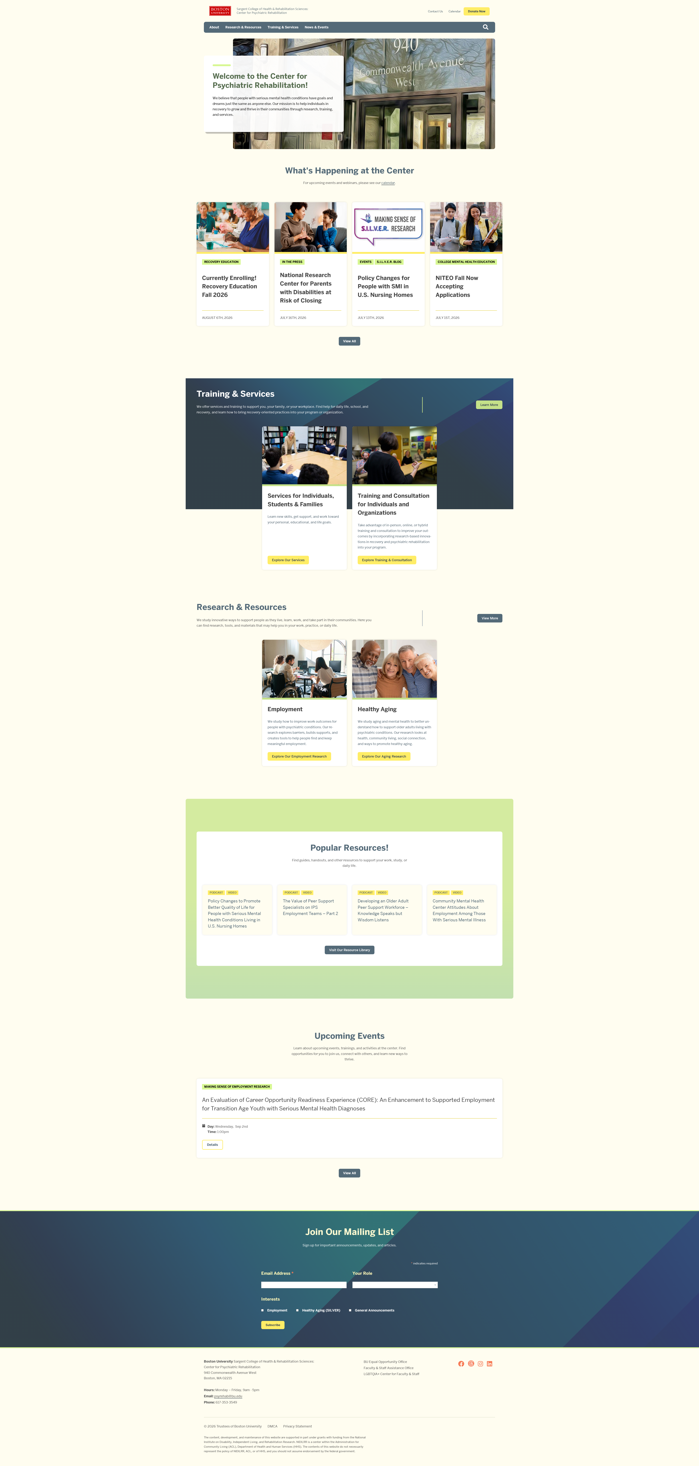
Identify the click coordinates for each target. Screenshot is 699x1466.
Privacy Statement (297, 1426)
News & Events (317, 27)
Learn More (489, 405)
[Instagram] (482, 1363)
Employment (277, 1310)
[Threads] (472, 1363)
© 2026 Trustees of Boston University (233, 1426)
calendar (388, 183)
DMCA (272, 1426)
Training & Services (283, 27)
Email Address (277, 1273)
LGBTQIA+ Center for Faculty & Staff (391, 1374)
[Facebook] (462, 1363)
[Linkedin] (491, 1363)
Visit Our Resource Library (349, 950)
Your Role (362, 1273)
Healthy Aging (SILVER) (321, 1310)
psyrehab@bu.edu (228, 1396)
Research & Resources (243, 27)
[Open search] (486, 27)
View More (490, 618)
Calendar (455, 11)
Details (212, 1145)
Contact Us (435, 11)
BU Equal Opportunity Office (385, 1362)
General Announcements (374, 1310)
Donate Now (476, 11)
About (214, 27)
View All (349, 341)
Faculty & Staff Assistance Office (389, 1368)
